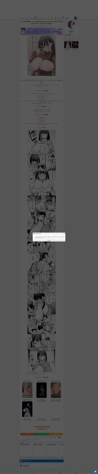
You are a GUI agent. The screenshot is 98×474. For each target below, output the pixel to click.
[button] (95, 471)
